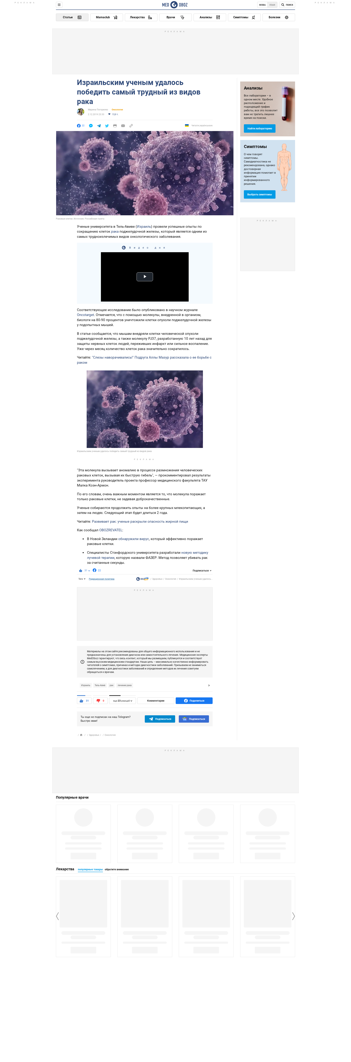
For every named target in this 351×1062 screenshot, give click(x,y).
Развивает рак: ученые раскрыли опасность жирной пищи (140, 521)
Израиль (144, 226)
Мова (262, 5)
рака (115, 231)
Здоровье (157, 579)
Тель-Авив (100, 685)
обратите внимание (117, 869)
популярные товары (90, 869)
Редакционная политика (101, 579)
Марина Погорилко (98, 109)
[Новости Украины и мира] (142, 580)
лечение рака (125, 685)
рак (111, 685)
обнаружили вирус (133, 539)
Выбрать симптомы (259, 194)
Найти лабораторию (260, 128)
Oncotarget (85, 315)
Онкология (117, 109)
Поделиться (197, 700)
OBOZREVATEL (110, 530)
